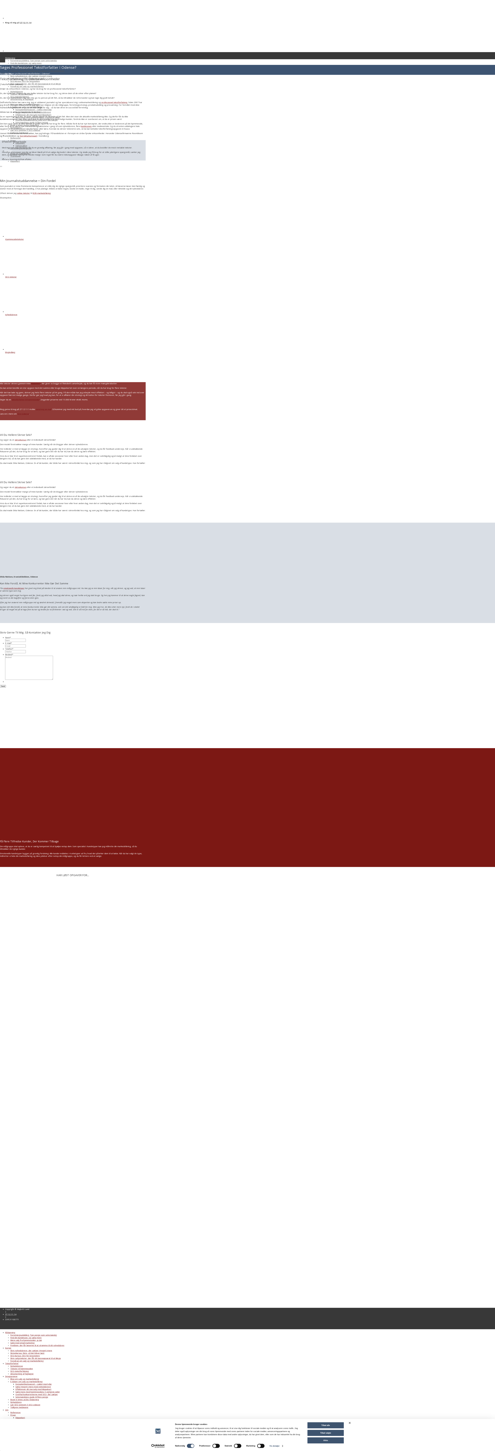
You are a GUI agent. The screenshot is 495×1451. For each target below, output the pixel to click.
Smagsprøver (11, 1376)
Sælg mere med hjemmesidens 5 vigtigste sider (37, 1391)
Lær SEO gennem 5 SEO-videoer (25, 130)
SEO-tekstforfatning (19, 1371)
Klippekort (15, 161)
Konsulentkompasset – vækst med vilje (33, 109)
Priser (13, 1415)
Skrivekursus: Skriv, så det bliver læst (27, 1353)
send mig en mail (43, 409)
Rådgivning (10, 58)
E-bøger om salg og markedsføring (26, 1381)
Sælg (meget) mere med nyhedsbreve (33, 1386)
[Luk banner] (350, 1423)
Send (3, 686)
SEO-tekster (11, 277)
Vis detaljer (274, 1446)
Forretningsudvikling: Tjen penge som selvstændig (33, 60)
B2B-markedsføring (42, 193)
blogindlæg (10, 352)
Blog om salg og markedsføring (24, 1379)
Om (7, 1410)
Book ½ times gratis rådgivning (24, 1399)
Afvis (325, 1440)
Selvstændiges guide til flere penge (31, 1397)
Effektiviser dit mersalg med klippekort (33, 114)
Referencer (15, 138)
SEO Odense (23, 413)
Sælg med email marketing (22, 1342)
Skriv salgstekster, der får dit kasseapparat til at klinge (35, 83)
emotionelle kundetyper (13, 588)
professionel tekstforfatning (114, 102)
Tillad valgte (325, 1433)
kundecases (86, 126)
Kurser (8, 1348)
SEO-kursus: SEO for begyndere (25, 81)
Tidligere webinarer (19, 1407)
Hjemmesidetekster (14, 239)
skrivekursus (20, 440)
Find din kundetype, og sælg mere (26, 63)
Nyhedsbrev (16, 1402)
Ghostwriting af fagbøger (22, 99)
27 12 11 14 (25, 22)
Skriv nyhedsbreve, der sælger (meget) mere (31, 76)
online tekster (23, 193)
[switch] (216, 1446)
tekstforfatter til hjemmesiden (26, 399)
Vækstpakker (21, 145)
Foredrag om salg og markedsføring (27, 86)
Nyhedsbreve (16, 91)
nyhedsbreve (11, 314)
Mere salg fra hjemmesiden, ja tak (26, 1340)
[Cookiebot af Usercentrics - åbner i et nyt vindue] (158, 1446)
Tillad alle (325, 1425)
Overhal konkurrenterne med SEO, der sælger (36, 1394)
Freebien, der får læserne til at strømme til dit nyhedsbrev (37, 71)
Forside (3, 73)
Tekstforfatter (12, 1363)
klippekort (35, 383)
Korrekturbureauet (28, 136)
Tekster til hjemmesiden (21, 1368)
